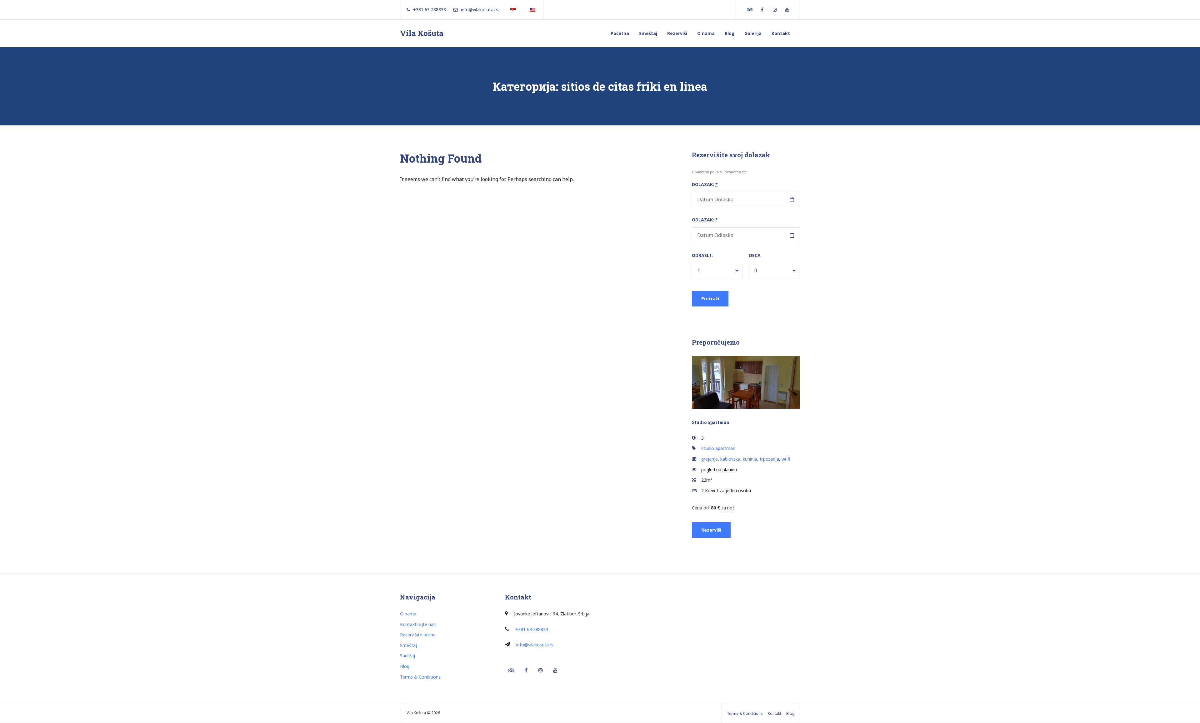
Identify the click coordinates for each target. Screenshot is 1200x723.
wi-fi (786, 459)
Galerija (753, 33)
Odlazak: (705, 220)
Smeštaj (648, 33)
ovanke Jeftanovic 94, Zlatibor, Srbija (552, 614)
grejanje (709, 459)
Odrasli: (702, 255)
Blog (729, 33)
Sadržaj (407, 656)
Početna (620, 33)
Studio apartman (710, 422)
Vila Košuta (421, 33)
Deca (755, 255)
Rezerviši (677, 33)
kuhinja (750, 459)
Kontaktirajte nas (418, 624)
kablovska (730, 459)
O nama (706, 33)
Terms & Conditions (420, 677)
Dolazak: (705, 184)
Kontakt (781, 33)
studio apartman (718, 448)
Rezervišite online (418, 635)
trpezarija (769, 459)
